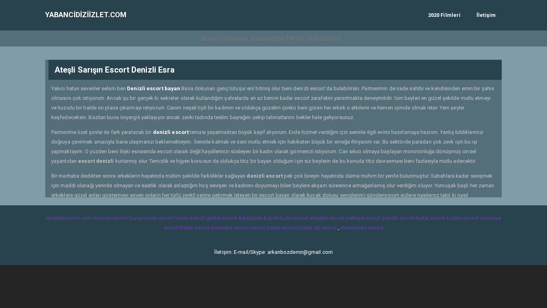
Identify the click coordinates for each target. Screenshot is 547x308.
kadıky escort (462, 218)
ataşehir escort (326, 218)
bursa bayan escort (151, 218)
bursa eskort (190, 218)
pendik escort (398, 218)
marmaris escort (230, 228)
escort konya (265, 228)
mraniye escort (110, 218)
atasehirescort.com (69, 218)
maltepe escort (363, 218)
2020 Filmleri (444, 15)
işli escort (325, 228)
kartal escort (430, 218)
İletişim (486, 15)
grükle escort (221, 218)
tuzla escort (294, 218)
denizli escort (171, 132)
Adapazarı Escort (258, 218)
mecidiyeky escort (361, 228)
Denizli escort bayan (153, 88)
